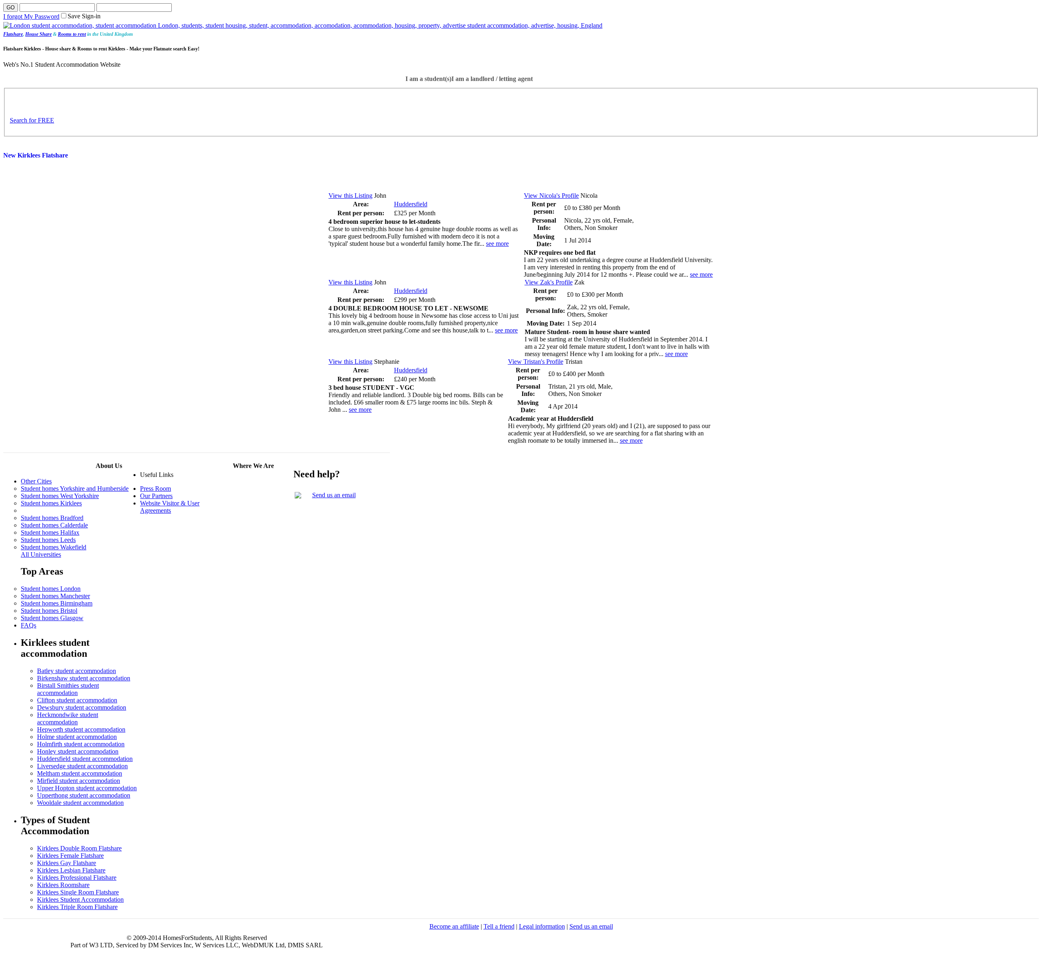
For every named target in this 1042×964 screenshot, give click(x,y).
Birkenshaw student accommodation (83, 678)
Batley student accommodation (76, 670)
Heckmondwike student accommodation (67, 718)
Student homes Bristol (49, 610)
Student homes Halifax (50, 532)
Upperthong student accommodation (83, 795)
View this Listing (350, 195)
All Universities (41, 554)
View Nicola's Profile (551, 195)
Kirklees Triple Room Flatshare (77, 906)
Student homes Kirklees (51, 503)
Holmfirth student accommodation (81, 744)
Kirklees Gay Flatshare (66, 862)
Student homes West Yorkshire (60, 495)
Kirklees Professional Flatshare (76, 877)
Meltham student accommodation (79, 773)
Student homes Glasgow (52, 617)
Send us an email (334, 495)
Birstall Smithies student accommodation (68, 689)
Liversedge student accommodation (82, 766)
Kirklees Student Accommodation (80, 899)
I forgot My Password (31, 16)
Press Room (155, 488)
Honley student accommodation (77, 751)
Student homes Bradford (52, 517)
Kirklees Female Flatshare (70, 855)
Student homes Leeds (48, 539)
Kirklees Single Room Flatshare (78, 892)
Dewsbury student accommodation (81, 707)
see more (497, 243)
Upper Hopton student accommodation (87, 788)
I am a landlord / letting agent (492, 78)
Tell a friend (499, 926)
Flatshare (13, 34)
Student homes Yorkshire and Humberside (75, 488)
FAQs (28, 625)
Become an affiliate (454, 926)
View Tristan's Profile (535, 361)
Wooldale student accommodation (80, 802)
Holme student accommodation (77, 736)
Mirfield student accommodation (78, 780)
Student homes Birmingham (56, 603)
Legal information (542, 926)
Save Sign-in (84, 16)
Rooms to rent (72, 34)
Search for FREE (32, 120)
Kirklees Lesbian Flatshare (71, 870)
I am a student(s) (428, 78)
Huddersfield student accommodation (85, 758)
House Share (38, 34)
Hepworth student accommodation (81, 729)
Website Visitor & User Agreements (169, 507)
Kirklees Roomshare (63, 884)
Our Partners (156, 495)
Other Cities (36, 481)
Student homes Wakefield (53, 547)
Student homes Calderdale (54, 525)
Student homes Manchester (55, 595)
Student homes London (51, 588)
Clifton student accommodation (77, 700)
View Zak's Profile (549, 282)
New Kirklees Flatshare (35, 155)
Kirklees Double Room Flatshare (79, 848)
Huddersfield (410, 204)
